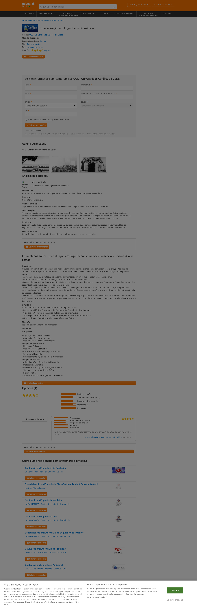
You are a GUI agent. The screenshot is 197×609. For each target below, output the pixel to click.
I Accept (175, 590)
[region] (98, 594)
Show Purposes (175, 599)
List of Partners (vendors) (96, 597)
